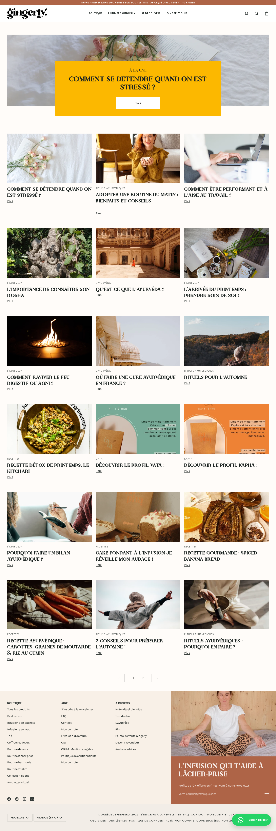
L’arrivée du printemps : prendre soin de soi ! (215, 293)
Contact (66, 722)
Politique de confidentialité (78, 756)
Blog (118, 729)
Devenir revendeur (127, 742)
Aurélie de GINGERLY (116, 814)
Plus (138, 103)
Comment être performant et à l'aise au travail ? (226, 192)
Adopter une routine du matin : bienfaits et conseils (137, 198)
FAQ (63, 716)
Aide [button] (64, 703)
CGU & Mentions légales (77, 749)
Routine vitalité (17, 769)
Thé (9, 736)
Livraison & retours (74, 736)
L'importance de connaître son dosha (48, 293)
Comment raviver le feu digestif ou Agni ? (38, 380)
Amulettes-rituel (18, 782)
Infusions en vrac (18, 729)
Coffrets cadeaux (18, 742)
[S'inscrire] (265, 793)
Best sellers (14, 716)
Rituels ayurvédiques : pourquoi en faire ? (213, 644)
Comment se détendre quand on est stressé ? (138, 83)
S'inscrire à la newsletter (77, 709)
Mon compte (69, 729)
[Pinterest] (17, 799)
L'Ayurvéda (122, 722)
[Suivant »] (157, 678)
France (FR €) (47, 817)
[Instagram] (24, 799)
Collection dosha (18, 775)
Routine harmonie (19, 762)
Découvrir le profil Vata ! (130, 465)
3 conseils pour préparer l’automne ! (129, 644)
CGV (63, 742)
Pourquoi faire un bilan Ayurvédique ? (38, 556)
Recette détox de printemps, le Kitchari (48, 468)
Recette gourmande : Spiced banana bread (220, 556)
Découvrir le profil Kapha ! (221, 465)
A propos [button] (122, 703)
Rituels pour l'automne (215, 377)
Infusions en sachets (21, 722)
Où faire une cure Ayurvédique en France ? (136, 380)
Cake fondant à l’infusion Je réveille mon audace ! (134, 556)
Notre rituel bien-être (128, 709)
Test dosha (122, 716)
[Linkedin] (32, 799)
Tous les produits (18, 709)
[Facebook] (9, 799)
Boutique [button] (14, 703)
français (18, 817)
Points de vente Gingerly (131, 736)
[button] (95, 13)
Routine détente (17, 749)
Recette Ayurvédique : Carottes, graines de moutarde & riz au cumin (49, 647)
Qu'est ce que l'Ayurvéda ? (130, 290)
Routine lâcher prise (20, 756)
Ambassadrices (125, 749)
